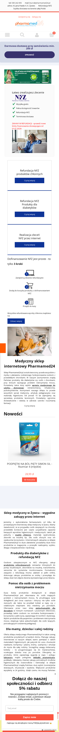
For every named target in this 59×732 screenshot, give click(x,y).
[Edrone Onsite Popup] (29, 366)
